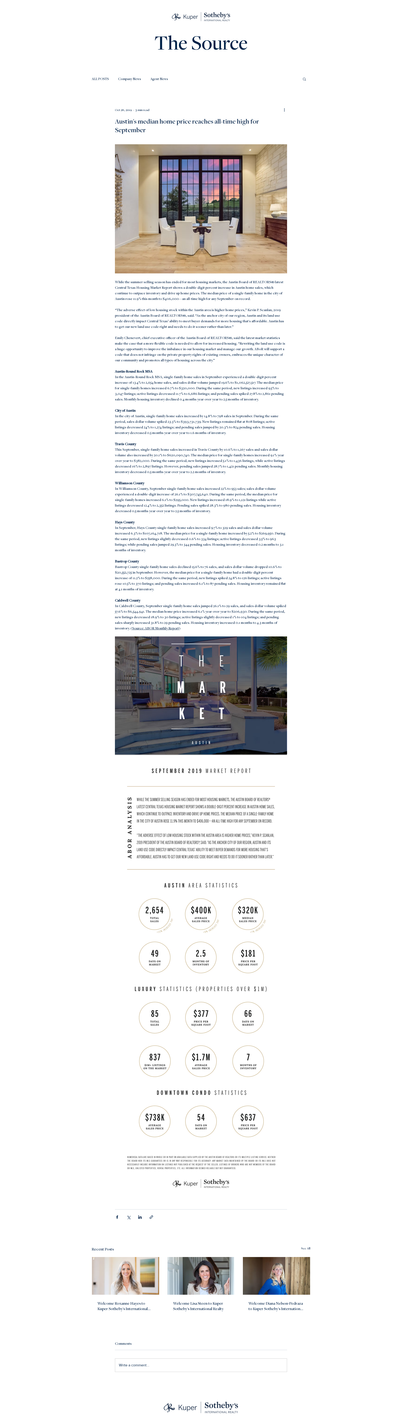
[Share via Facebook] (117, 1217)
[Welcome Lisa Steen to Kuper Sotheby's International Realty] (201, 1276)
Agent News (159, 79)
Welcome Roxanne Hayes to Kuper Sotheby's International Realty (122, 1306)
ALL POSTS (100, 79)
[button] (304, 79)
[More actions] (284, 110)
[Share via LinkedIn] (140, 1217)
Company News (129, 79)
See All (305, 1248)
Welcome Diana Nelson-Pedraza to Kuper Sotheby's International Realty (275, 1306)
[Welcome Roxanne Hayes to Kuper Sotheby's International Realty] (125, 1276)
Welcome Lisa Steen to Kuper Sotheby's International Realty (198, 1306)
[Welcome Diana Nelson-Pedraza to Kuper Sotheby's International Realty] (276, 1276)
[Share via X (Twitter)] (128, 1217)
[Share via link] (151, 1217)
